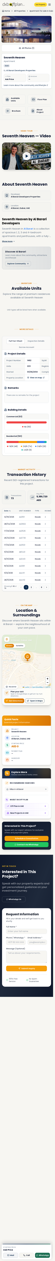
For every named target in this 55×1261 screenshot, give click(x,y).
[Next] (46, 587)
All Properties (19, 11)
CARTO (47, 687)
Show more (7, 241)
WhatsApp (44, 1255)
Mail (12, 1255)
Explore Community (16, 263)
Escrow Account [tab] (26, 347)
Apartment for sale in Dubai (42, 11)
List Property (40, 4)
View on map (36, 377)
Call (28, 1255)
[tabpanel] (26, 402)
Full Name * (11, 926)
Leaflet (26, 687)
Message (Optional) (15, 948)
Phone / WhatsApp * (15, 937)
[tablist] (26, 344)
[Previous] (21, 587)
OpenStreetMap (37, 687)
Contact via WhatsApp (27, 844)
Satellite (19, 646)
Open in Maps (36, 701)
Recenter (12, 687)
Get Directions (16, 701)
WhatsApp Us (15, 899)
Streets (9, 646)
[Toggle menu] (49, 4)
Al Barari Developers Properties (20, 70)
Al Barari (28, 228)
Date (6, 511)
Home (7, 11)
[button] (27, 657)
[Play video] (26, 156)
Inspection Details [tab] (36, 341)
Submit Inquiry (28, 968)
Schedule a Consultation (26, 838)
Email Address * (35, 937)
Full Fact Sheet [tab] (15, 341)
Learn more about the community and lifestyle (25, 85)
